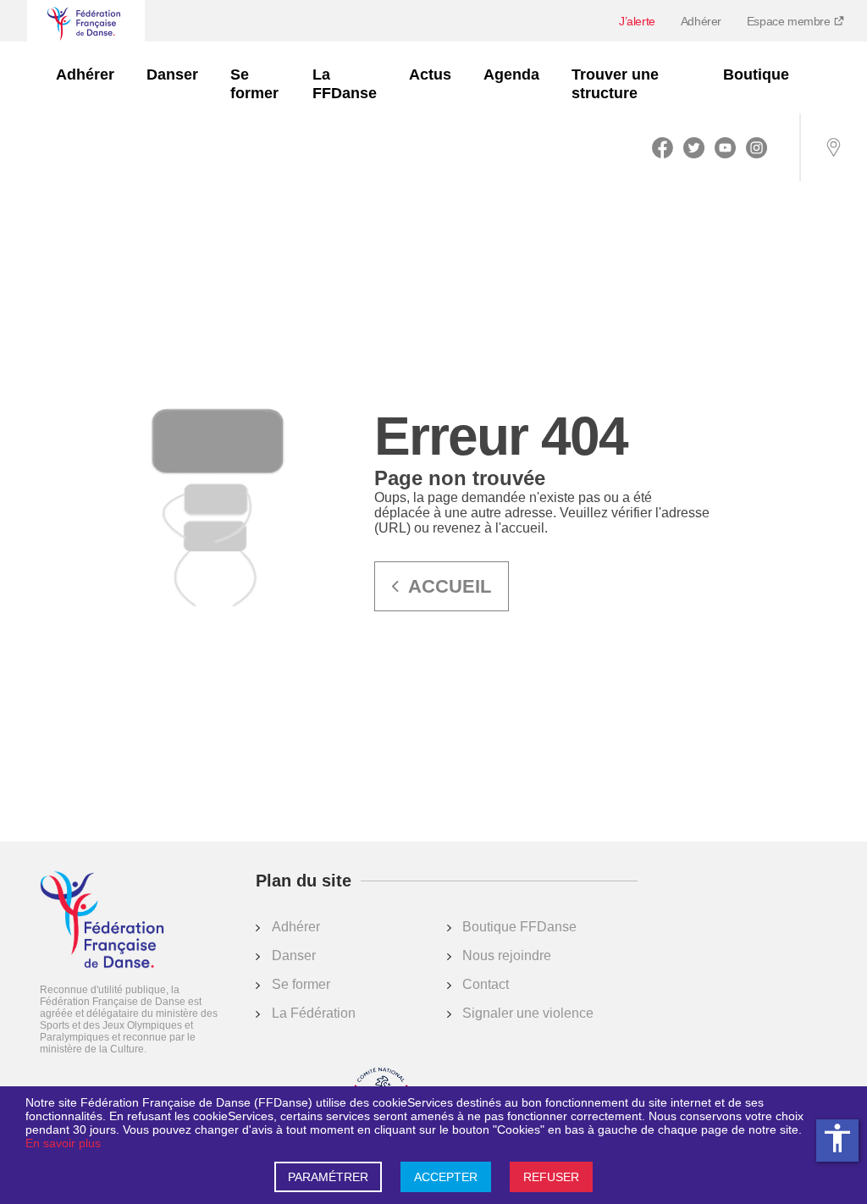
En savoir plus (63, 1143)
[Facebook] (662, 147)
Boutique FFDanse (519, 927)
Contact (485, 984)
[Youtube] (725, 147)
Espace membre (790, 21)
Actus (430, 74)
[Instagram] (756, 147)
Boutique (756, 74)
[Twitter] (693, 147)
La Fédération (314, 1013)
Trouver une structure (615, 84)
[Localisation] (833, 147)
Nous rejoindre (506, 955)
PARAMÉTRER (328, 1177)
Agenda (511, 74)
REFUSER (551, 1177)
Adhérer (701, 21)
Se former (254, 84)
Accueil (449, 586)
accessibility (837, 1138)
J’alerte (637, 21)
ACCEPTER (446, 1177)
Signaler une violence (528, 1013)
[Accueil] (102, 921)
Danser (172, 74)
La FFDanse (344, 84)
